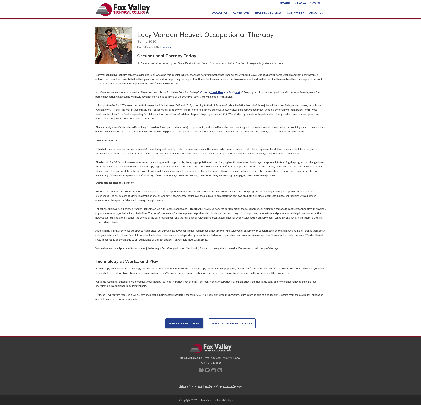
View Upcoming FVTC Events (232, 323)
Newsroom (316, 3)
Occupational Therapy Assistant (220, 92)
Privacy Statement (190, 386)
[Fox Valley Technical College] (122, 9)
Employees (300, 3)
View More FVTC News (184, 323)
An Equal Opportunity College (223, 386)
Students (285, 3)
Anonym (167, 47)
